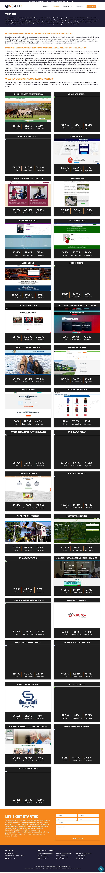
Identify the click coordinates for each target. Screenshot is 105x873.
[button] (99, 6)
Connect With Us (77, 838)
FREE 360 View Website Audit (58, 1)
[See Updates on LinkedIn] (14, 858)
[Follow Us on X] (8, 858)
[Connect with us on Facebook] (6, 858)
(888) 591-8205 (70, 1)
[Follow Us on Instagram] (11, 858)
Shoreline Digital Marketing (63, 866)
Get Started (91, 6)
